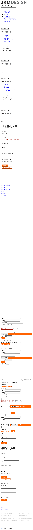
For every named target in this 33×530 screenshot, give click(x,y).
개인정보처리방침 (4, 509)
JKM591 (7, 16)
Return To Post (5, 431)
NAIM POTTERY (10, 19)
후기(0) (3, 191)
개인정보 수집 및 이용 (7, 329)
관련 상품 (3, 195)
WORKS (7, 14)
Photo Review (7, 340)
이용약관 (2, 507)
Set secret (4, 411)
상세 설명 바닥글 (5, 189)
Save (12, 413)
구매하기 (3, 443)
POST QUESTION (6, 386)
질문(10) (3, 193)
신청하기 (3, 499)
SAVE (2, 338)
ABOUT (7, 12)
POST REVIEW (5, 344)
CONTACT (8, 21)
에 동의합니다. (11, 329)
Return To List (5, 413)
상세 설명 (3, 187)
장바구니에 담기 (5, 479)
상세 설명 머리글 (5, 185)
